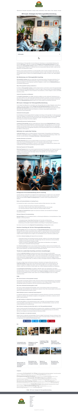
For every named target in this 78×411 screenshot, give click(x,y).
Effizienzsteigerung (25, 374)
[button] (59, 54)
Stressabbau (20, 386)
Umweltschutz (42, 386)
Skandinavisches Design (54, 384)
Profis (46, 10)
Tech (52, 10)
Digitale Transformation (55, 373)
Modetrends (20, 381)
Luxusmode (46, 379)
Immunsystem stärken (22, 379)
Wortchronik (19, 10)
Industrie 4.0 (30, 379)
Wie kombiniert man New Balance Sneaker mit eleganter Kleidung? (33, 362)
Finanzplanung (19, 378)
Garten (31, 398)
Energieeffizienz (41, 374)
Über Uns (31, 405)
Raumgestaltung (55, 382)
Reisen (49, 10)
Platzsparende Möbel (32, 382)
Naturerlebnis (57, 381)
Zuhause (55, 10)
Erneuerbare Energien (39, 376)
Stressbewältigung (31, 386)
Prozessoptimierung (47, 382)
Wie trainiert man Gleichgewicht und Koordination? (55, 362)
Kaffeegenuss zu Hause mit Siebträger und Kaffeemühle (33, 343)
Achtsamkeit (20, 373)
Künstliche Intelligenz (37, 379)
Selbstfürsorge (36, 384)
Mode (37, 10)
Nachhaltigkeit (49, 381)
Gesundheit (29, 10)
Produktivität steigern (40, 382)
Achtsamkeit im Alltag (30, 373)
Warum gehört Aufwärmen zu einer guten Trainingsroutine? (56, 342)
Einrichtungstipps (33, 374)
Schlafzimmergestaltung (27, 384)
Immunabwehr (54, 378)
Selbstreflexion (45, 384)
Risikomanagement (20, 384)
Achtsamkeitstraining (43, 373)
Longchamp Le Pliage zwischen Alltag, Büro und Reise (44, 342)
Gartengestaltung (24, 378)
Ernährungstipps (48, 376)
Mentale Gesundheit (53, 379)
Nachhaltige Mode (31, 381)
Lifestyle (34, 10)
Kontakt (59, 10)
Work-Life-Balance (30, 387)
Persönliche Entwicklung (22, 382)
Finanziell (24, 10)
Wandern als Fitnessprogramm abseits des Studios (44, 362)
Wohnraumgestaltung (22, 387)
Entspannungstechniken (26, 376)
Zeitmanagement (37, 387)
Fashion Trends (55, 376)
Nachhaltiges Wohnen (41, 381)
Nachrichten (41, 10)
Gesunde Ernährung (36, 378)
